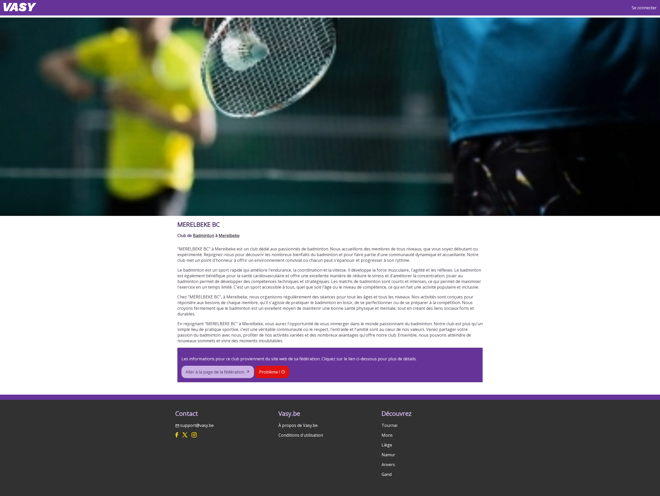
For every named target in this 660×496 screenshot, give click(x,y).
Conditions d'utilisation (300, 435)
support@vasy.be (197, 425)
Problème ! (269, 372)
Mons (387, 435)
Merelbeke (229, 235)
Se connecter (644, 8)
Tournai (389, 425)
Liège (387, 445)
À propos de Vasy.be (298, 425)
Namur (388, 455)
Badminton (203, 235)
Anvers (388, 464)
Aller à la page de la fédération (215, 372)
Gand (387, 474)
